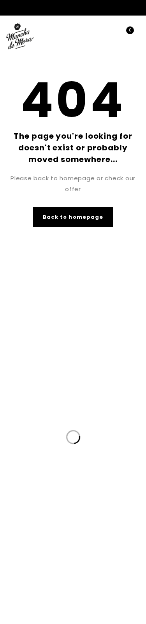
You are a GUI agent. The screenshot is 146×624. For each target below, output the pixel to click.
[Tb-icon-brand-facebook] (66, 543)
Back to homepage (73, 217)
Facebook (126, 8)
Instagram (138, 8)
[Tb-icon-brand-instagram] (80, 543)
